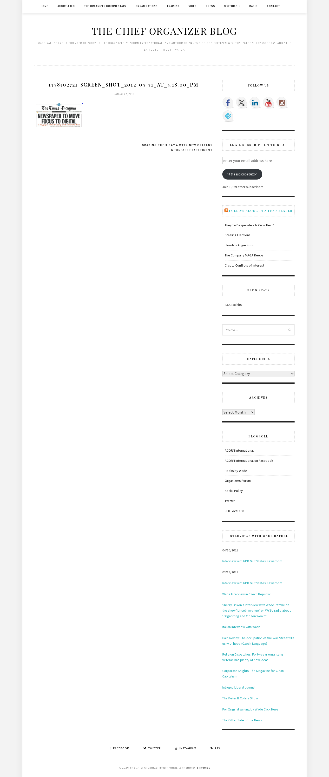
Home (44, 6)
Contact (273, 6)
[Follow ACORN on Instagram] (282, 102)
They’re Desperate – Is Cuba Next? (249, 225)
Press (210, 6)
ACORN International (239, 450)
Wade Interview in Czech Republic (246, 594)
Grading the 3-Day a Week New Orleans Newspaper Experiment (177, 147)
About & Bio (66, 6)
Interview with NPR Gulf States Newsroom (252, 561)
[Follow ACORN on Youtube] (268, 102)
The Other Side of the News (242, 720)
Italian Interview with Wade (241, 627)
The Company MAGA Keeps (244, 255)
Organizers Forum (238, 480)
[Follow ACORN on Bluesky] (228, 116)
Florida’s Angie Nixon (239, 245)
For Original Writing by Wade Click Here (250, 709)
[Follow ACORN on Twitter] (241, 102)
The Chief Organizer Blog (164, 30)
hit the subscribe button (242, 174)
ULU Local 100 (234, 511)
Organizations (147, 6)
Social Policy (234, 491)
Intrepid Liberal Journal (238, 687)
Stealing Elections (237, 235)
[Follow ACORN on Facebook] (228, 102)
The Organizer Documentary (105, 6)
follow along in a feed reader (261, 211)
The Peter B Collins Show (240, 698)
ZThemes (203, 767)
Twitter (230, 501)
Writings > (232, 6)
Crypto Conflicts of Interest (244, 265)
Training (173, 6)
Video (193, 6)
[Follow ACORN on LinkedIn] (255, 102)
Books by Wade (236, 471)
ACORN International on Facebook (249, 460)
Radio (253, 6)
